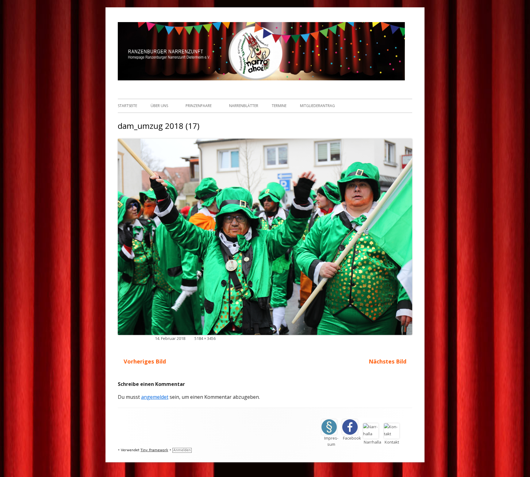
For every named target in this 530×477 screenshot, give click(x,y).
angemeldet (154, 397)
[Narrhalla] (373, 434)
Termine (279, 105)
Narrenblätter (243, 105)
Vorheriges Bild (145, 361)
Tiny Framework (154, 450)
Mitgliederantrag (317, 105)
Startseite (127, 105)
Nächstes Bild (387, 361)
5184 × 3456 (205, 338)
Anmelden (182, 450)
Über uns (159, 105)
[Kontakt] (393, 434)
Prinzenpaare (199, 105)
